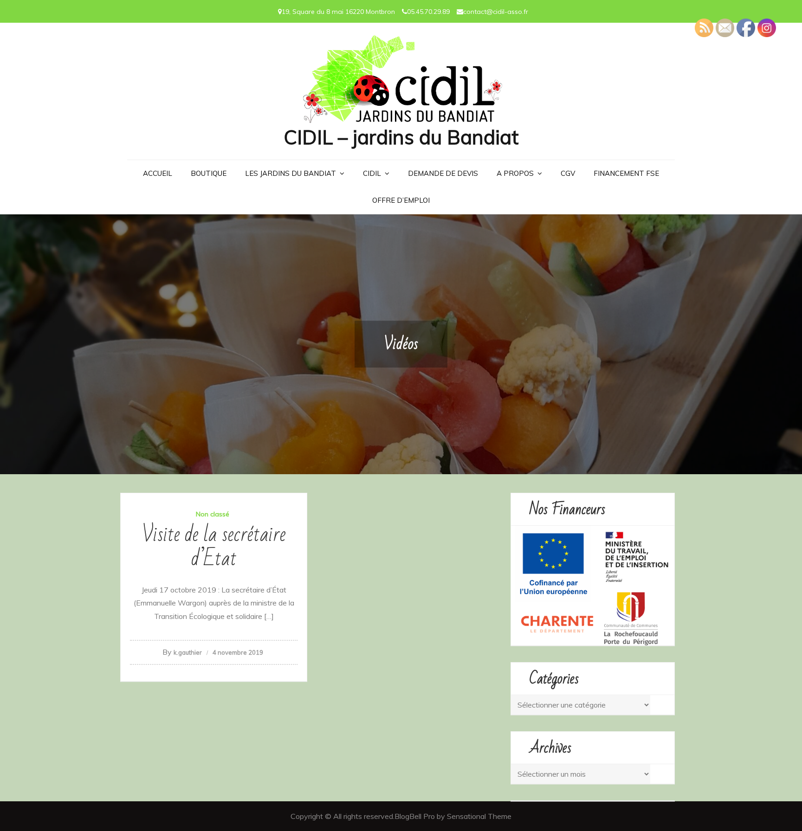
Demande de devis (443, 173)
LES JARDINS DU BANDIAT (290, 173)
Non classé (212, 514)
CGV (568, 173)
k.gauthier (188, 652)
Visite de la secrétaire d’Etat (214, 546)
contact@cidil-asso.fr (495, 11)
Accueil (157, 173)
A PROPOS (515, 173)
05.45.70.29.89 (428, 11)
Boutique (208, 173)
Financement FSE (626, 173)
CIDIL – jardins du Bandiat (401, 137)
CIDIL (372, 173)
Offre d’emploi (401, 200)
